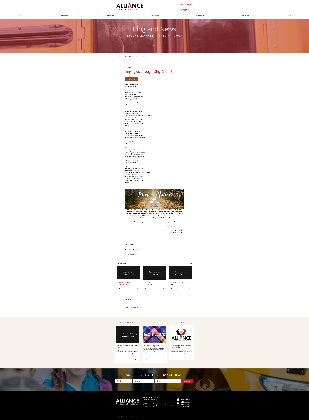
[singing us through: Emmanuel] (154, 273)
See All (190, 263)
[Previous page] (123, 359)
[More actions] (183, 67)
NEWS (177, 36)
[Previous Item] (119, 334)
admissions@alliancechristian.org (160, 405)
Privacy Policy (142, 416)
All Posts (119, 56)
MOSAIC (163, 36)
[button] (21, 15)
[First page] (119, 359)
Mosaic (138, 56)
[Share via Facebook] (125, 249)
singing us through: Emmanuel (151, 283)
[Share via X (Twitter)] (129, 249)
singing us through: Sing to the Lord (180, 283)
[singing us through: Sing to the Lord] (180, 272)
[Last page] (135, 359)
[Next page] (132, 359)
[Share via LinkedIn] (133, 249)
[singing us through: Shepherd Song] (128, 272)
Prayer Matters (129, 56)
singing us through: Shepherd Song (125, 283)
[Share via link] (137, 249)
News (144, 56)
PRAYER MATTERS (140, 36)
